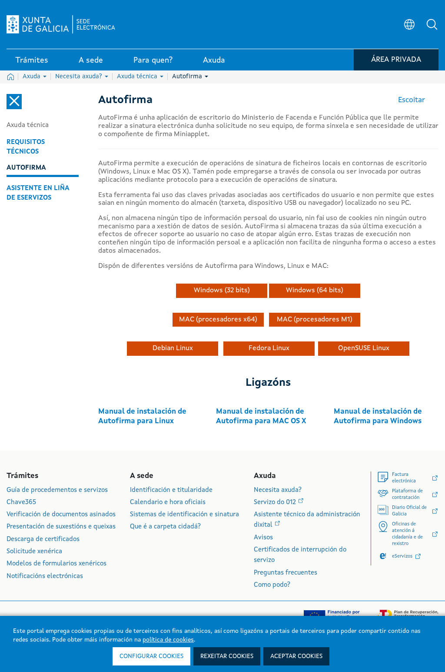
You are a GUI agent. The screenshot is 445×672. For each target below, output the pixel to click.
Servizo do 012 (276, 502)
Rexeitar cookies (226, 656)
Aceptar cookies (296, 656)
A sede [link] (91, 60)
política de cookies (168, 640)
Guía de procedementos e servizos (57, 490)
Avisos (263, 538)
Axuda (32, 77)
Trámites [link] (31, 60)
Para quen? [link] (153, 60)
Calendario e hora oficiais (168, 502)
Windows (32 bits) (222, 290)
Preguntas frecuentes (285, 573)
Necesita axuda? (79, 77)
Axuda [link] (214, 60)
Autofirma (188, 77)
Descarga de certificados (43, 539)
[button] (431, 24)
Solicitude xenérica (34, 551)
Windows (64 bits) (314, 290)
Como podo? (272, 585)
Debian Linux (173, 348)
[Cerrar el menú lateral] (14, 101)
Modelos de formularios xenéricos (56, 564)
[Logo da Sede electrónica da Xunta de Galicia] (61, 24)
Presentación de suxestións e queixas (61, 527)
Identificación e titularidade (171, 490)
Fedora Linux (269, 348)
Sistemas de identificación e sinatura (184, 515)
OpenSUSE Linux (363, 348)
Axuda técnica (138, 77)
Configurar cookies (151, 656)
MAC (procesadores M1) (314, 319)
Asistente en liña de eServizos (38, 193)
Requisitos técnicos (26, 147)
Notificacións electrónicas (45, 576)
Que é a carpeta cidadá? (165, 527)
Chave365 (21, 502)
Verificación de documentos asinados (61, 515)
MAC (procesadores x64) (218, 319)
